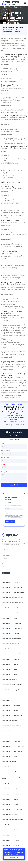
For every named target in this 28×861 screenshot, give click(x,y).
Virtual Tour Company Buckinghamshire (12, 623)
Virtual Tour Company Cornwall (10, 664)
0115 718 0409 (13, 419)
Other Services (6, 555)
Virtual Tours (8, 7)
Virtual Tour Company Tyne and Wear (12, 784)
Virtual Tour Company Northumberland (12, 819)
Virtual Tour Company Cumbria (10, 659)
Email (2, 465)
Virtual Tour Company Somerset (10, 840)
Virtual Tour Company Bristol (9, 618)
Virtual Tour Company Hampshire (11, 690)
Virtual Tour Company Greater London (12, 587)
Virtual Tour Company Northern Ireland (12, 597)
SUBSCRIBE (10, 521)
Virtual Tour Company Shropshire (11, 830)
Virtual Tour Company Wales (9, 761)
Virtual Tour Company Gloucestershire (12, 685)
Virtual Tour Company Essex (9, 679)
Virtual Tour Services (7, 553)
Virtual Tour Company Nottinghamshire (12, 603)
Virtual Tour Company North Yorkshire (12, 809)
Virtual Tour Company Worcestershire (12, 715)
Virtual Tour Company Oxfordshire (11, 799)
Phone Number (5, 450)
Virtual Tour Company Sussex (10, 720)
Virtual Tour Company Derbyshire (11, 582)
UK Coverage (5, 558)
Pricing (4, 561)
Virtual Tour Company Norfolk (10, 814)
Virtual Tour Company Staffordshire (11, 789)
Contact (4, 569)
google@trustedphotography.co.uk (14, 421)
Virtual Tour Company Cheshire (10, 633)
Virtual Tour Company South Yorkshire (12, 741)
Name (2, 443)
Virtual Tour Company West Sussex (11, 726)
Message (3, 472)
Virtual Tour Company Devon (9, 669)
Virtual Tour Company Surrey (9, 767)
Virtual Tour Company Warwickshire (11, 649)
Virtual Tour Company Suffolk (10, 772)
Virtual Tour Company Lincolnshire (11, 644)
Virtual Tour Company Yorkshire (10, 608)
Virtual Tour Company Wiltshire (10, 710)
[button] (25, 3)
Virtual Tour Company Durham (10, 835)
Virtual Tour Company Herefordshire (11, 794)
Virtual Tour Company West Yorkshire (12, 751)
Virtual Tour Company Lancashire (11, 705)
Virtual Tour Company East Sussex (11, 731)
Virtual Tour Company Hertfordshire (11, 695)
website (6, 9)
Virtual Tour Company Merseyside (11, 804)
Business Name (5, 457)
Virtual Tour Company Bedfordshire (11, 654)
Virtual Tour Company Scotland (10, 845)
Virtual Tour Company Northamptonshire (13, 746)
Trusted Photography (8, 377)
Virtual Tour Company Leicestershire (11, 638)
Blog (3, 566)
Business (17, 7)
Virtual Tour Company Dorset (9, 674)
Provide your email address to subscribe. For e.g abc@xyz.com (14, 513)
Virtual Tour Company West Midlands (12, 736)
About (3, 563)
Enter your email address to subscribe (13, 505)
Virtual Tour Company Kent (9, 700)
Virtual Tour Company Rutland (10, 825)
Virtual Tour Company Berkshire (10, 613)
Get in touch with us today (8, 394)
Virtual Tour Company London (10, 756)
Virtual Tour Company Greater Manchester (13, 592)
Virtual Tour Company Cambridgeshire (12, 628)
